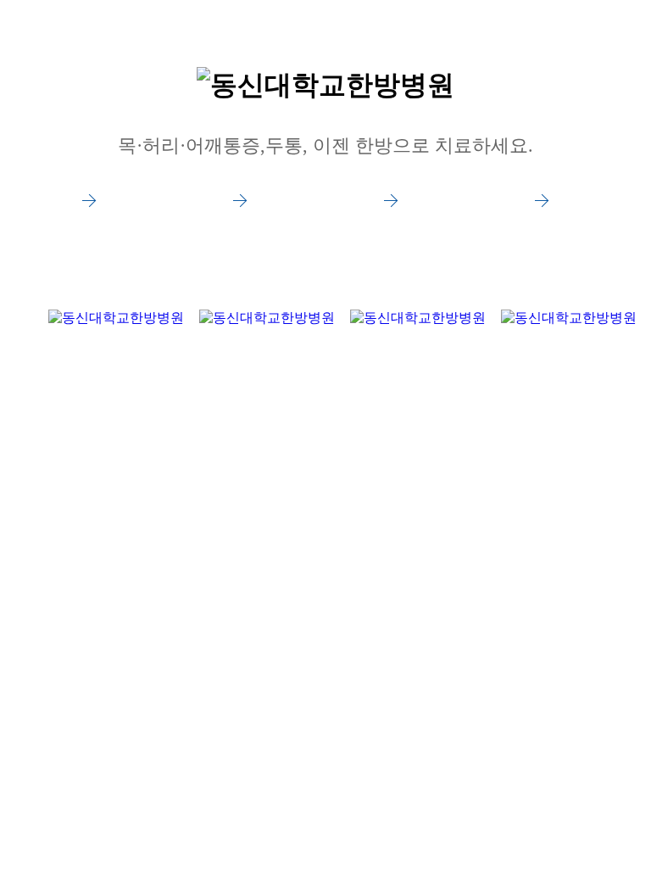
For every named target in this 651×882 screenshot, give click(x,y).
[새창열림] (116, 228)
